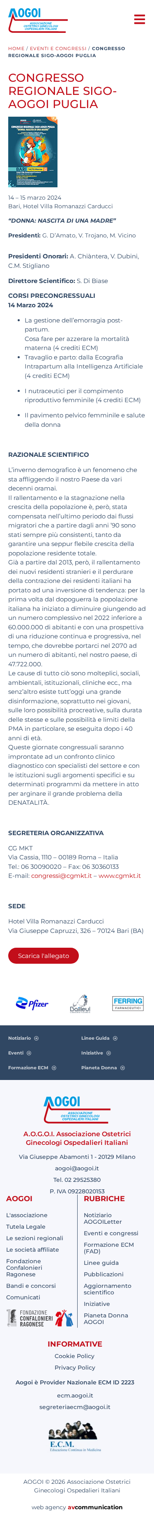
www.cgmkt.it (120, 876)
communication (99, 1507)
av (71, 1507)
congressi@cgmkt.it (61, 876)
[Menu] (139, 19)
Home (16, 48)
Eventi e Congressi (58, 48)
